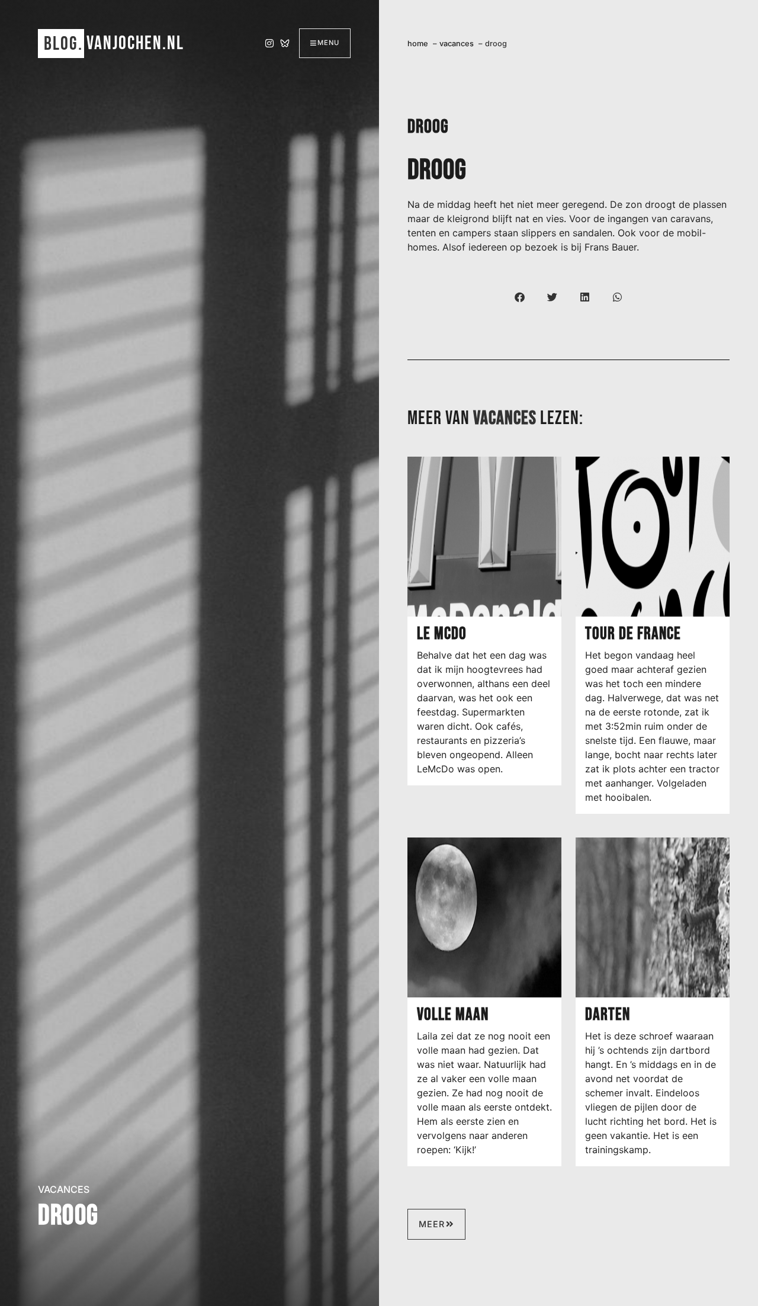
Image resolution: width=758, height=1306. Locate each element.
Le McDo (442, 634)
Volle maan (453, 1015)
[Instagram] (269, 43)
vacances (63, 1189)
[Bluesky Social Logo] (285, 43)
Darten (607, 1015)
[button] (519, 297)
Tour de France (633, 634)
